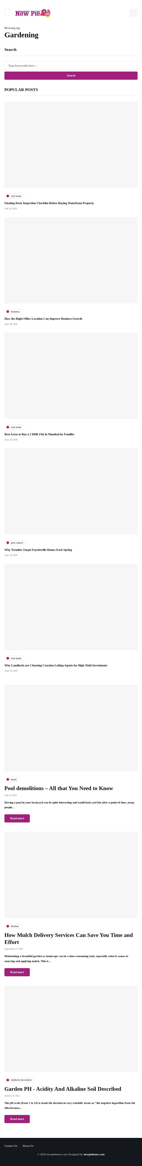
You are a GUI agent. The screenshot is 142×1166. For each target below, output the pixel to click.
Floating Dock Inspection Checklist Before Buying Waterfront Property (49, 203)
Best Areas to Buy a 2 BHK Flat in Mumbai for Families (39, 434)
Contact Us (10, 1145)
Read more (17, 818)
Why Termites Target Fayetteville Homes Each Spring (38, 549)
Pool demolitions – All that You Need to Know (58, 788)
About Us (27, 1145)
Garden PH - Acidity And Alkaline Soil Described (62, 1089)
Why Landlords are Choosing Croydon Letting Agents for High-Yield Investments (55, 665)
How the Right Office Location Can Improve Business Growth (43, 318)
